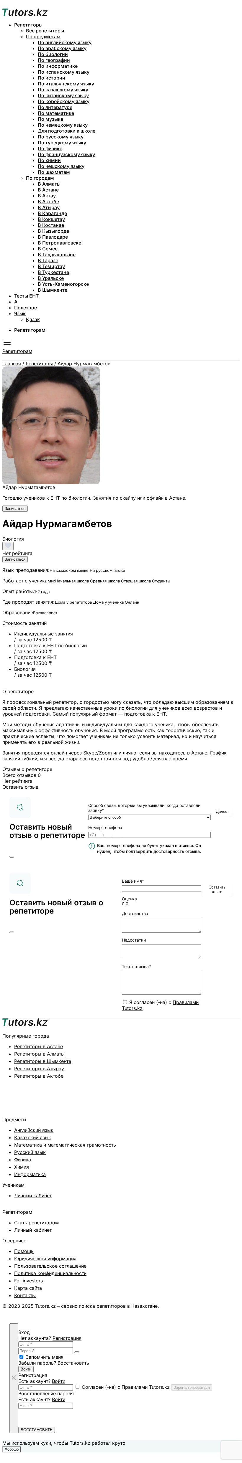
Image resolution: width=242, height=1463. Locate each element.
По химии (49, 160)
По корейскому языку (63, 101)
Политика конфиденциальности (50, 1273)
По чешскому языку (61, 166)
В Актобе (48, 201)
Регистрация (67, 1338)
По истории (51, 78)
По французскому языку (66, 154)
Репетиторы (28, 25)
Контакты (25, 1295)
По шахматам (54, 172)
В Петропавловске (59, 243)
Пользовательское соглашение (50, 1266)
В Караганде (52, 213)
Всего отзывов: (20, 775)
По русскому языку (61, 137)
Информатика (30, 1174)
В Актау (47, 196)
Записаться (15, 508)
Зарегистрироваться (192, 1387)
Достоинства (135, 913)
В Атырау (49, 207)
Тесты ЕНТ (26, 296)
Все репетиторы (45, 31)
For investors (28, 1281)
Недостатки (134, 939)
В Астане (48, 190)
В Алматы (49, 184)
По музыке (50, 119)
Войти (26, 1369)
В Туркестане (53, 272)
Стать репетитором (36, 1223)
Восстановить (73, 1363)
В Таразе (48, 260)
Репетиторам (29, 330)
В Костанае (51, 225)
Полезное (25, 308)
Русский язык (30, 1152)
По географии (54, 60)
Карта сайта (28, 1288)
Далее (221, 811)
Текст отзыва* (136, 966)
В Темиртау (51, 266)
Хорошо (12, 1449)
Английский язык (33, 1130)
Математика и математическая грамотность (65, 1145)
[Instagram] (218, 1312)
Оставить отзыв (217, 889)
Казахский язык (32, 1137)
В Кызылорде (53, 231)
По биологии (53, 54)
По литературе (55, 107)
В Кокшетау (51, 219)
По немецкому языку (63, 125)
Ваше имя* (133, 881)
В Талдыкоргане (57, 254)
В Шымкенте (52, 290)
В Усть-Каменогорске (63, 284)
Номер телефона (105, 827)
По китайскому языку (63, 95)
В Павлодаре (53, 237)
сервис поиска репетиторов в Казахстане (109, 1306)
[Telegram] (208, 1312)
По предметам (43, 36)
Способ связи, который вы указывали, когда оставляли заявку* (144, 808)
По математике (56, 113)
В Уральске (51, 278)
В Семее (48, 249)
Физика (22, 1160)
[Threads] (227, 1312)
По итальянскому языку (66, 84)
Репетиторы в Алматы (39, 1054)
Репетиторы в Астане (38, 1046)
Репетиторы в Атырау (39, 1068)
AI (16, 302)
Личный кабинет (33, 1195)
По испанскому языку (63, 72)
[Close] (11, 857)
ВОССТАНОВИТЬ (37, 1430)
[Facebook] (237, 1312)
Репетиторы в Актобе (38, 1076)
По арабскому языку (62, 48)
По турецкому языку (62, 143)
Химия (21, 1167)
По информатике (58, 66)
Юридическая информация (45, 1258)
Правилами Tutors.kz (146, 1387)
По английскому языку (64, 42)
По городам (40, 178)
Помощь (24, 1251)
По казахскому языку (63, 90)
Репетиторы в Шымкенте (42, 1061)
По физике (50, 148)
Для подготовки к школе (66, 131)
